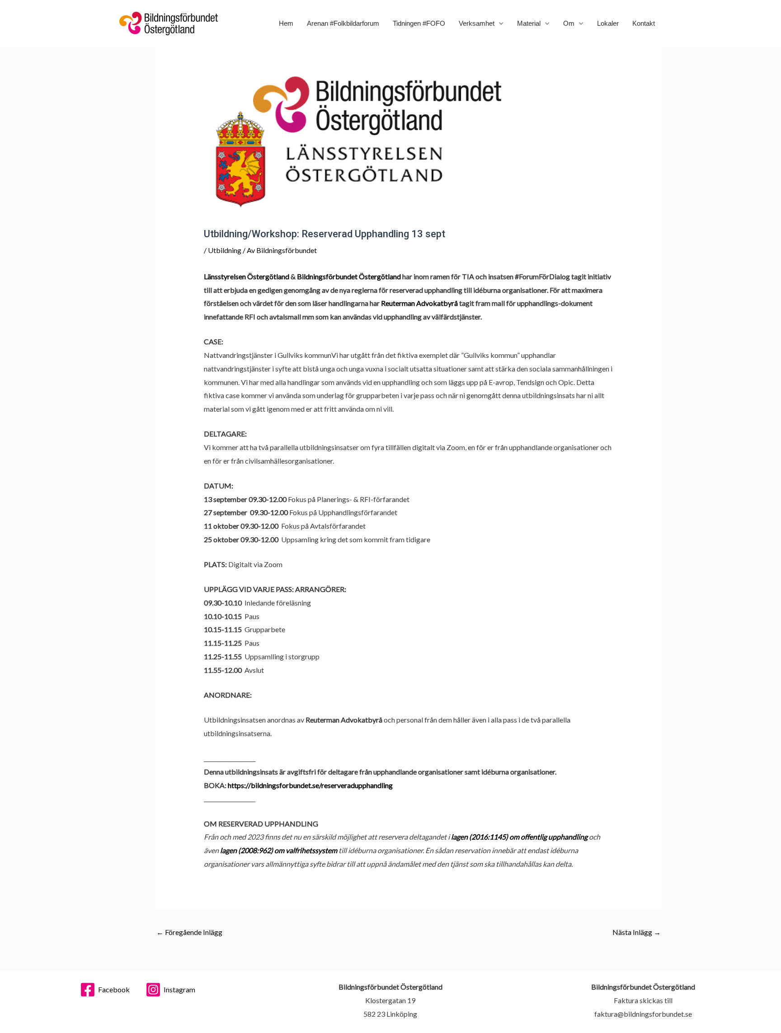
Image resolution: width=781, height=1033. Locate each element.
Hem (286, 23)
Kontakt (643, 23)
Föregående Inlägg (189, 932)
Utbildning (224, 250)
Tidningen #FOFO (419, 23)
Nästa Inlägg (636, 932)
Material (529, 23)
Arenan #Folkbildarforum (343, 23)
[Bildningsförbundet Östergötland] (168, 22)
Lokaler (608, 23)
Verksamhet (476, 23)
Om (568, 23)
